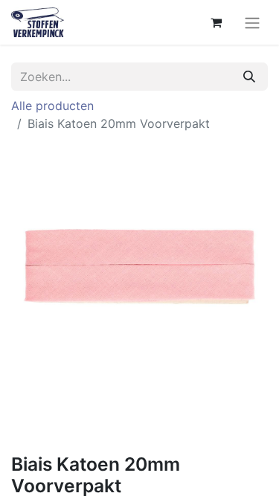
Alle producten (52, 105)
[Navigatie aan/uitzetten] (252, 22)
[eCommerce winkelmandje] (216, 22)
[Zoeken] (249, 76)
